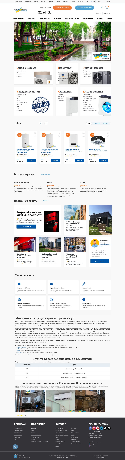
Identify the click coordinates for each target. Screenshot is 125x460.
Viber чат (93, 446)
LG (17, 98)
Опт (87, 1)
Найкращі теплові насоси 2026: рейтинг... (49, 255)
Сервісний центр (18, 430)
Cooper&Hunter (21, 94)
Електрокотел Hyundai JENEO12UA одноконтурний (73, 150)
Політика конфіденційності (100, 455)
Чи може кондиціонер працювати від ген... (72, 256)
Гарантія (50, 1)
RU (94, 1)
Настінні (60, 94)
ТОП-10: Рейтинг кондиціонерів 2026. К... (73, 223)
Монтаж (100, 19)
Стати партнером (35, 437)
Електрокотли (87, 106)
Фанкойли (57, 19)
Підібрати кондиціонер (62, 7)
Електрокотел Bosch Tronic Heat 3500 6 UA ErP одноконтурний (49, 151)
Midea (18, 100)
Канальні (19, 75)
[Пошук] (102, 8)
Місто (98, 13)
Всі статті (45, 200)
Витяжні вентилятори (90, 110)
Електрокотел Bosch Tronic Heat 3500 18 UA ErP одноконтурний (25, 151)
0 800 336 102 (44, 12)
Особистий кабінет (19, 428)
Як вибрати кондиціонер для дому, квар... (24, 255)
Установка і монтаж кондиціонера (39, 441)
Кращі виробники (28, 91)
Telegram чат (94, 444)
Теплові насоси (44, 19)
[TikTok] (105, 428)
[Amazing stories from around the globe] (100, 219)
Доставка (65, 1)
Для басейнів (87, 77)
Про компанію (18, 1)
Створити (108, 1)
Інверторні (31, 19)
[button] (21, 41)
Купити (31, 160)
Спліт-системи (18, 19)
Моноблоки (86, 75)
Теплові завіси (87, 96)
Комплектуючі (88, 19)
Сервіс (109, 19)
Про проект (33, 428)
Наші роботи (28, 1)
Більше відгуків (45, 174)
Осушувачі (86, 94)
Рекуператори (87, 100)
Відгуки (36, 1)
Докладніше (26, 226)
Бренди (43, 1)
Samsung (19, 110)
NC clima (19, 104)
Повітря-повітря (88, 71)
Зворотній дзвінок (45, 7)
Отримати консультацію (84, 7)
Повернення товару (36, 435)
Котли (85, 102)
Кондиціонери (21, 71)
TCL (18, 108)
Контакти (80, 1)
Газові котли (87, 104)
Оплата (58, 1)
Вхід (99, 1)
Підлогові (61, 100)
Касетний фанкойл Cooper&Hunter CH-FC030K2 (98, 150)
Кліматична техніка (72, 19)
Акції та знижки (18, 435)
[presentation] (40, 123)
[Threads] (109, 428)
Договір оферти (100, 457)
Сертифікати (17, 432)
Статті (73, 1)
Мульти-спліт (21, 73)
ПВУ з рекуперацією (89, 98)
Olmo (18, 106)
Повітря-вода (87, 73)
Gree (18, 96)
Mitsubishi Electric (22, 102)
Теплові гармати (88, 108)
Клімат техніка (93, 91)
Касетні (19, 77)
